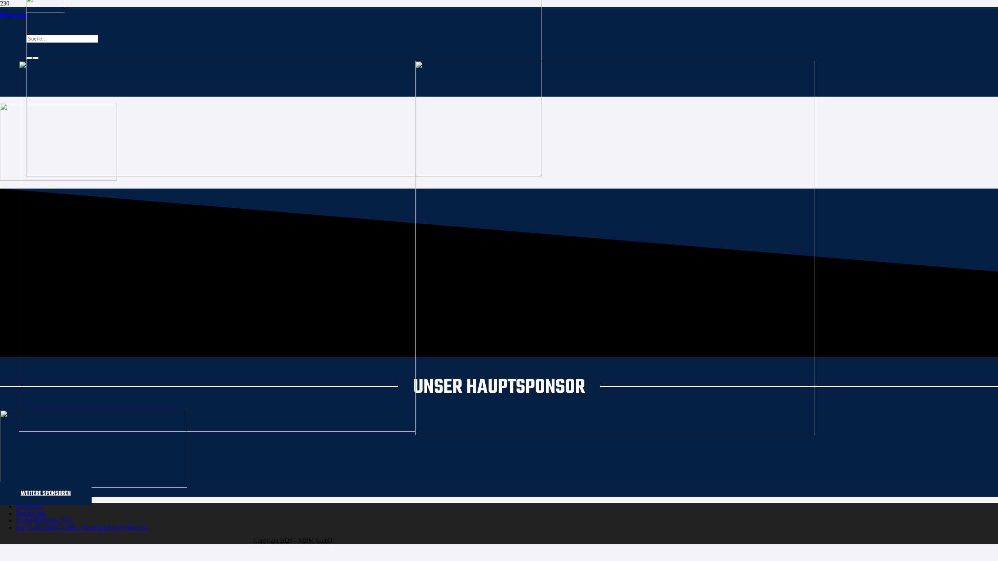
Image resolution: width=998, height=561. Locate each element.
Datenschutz (31, 513)
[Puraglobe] (93, 485)
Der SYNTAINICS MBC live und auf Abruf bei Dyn (82, 527)
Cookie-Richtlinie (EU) (44, 520)
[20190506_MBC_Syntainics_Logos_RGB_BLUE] (217, 429)
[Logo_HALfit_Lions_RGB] (614, 433)
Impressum (29, 506)
